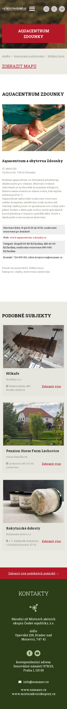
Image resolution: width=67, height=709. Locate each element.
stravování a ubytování (29, 56)
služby (6, 56)
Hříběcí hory (56, 56)
